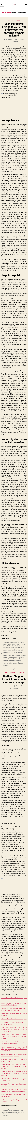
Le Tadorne (9, 1123)
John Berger (13, 649)
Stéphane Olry (7, 662)
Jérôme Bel (6, 649)
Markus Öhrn (6, 652)
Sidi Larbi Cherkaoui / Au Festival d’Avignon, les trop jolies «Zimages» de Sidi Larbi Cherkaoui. (14, 1029)
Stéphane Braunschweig (15, 660)
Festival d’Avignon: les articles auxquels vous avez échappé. (14, 679)
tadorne (10, 39)
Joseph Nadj (20, 649)
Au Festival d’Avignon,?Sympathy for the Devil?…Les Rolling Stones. (14, 1049)
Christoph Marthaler (12, 645)
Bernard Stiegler (16, 642)
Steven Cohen (14, 662)
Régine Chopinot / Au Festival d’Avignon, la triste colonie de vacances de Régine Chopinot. (14, 1073)
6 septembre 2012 (19, 39)
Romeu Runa (6, 657)
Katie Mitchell (16, 1112)
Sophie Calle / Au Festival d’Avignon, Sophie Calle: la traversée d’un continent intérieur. (14, 1036)
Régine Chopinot (11, 655)
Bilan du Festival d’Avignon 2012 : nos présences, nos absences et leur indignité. (14, 29)
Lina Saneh (20, 650)
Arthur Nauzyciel (7, 642)
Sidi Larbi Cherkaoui (13, 658)
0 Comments (15, 41)
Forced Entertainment (9, 647)
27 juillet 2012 (19, 686)
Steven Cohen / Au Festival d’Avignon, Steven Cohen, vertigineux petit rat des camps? (14, 1066)
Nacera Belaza (14, 652)
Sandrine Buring (14, 657)
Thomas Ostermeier (13, 663)
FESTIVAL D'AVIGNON (14, 20)
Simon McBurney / (8, 1047)
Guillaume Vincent (19, 647)
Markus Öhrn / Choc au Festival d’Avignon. (13, 1019)
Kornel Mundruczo (12, 650)
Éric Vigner (20, 645)
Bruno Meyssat (16, 644)
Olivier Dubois (12, 654)
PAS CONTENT (20, 672)
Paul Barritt (19, 654)
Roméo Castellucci (21, 655)
